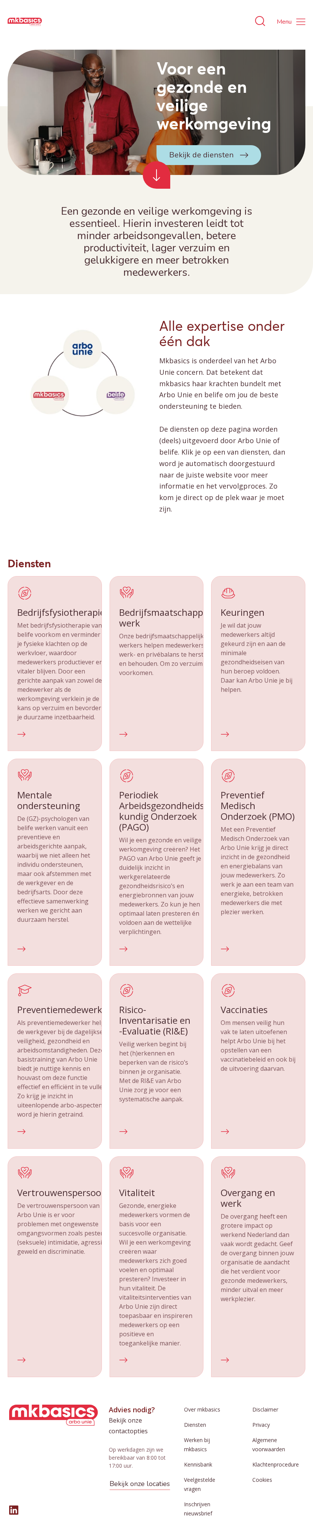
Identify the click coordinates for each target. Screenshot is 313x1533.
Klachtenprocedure (275, 1464)
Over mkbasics (202, 1409)
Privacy (261, 1424)
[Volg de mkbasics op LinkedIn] (13, 1510)
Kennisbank (198, 1464)
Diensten (195, 1424)
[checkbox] (55, 663)
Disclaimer (265, 1409)
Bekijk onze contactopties (128, 1425)
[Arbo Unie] (25, 21)
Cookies (262, 1479)
